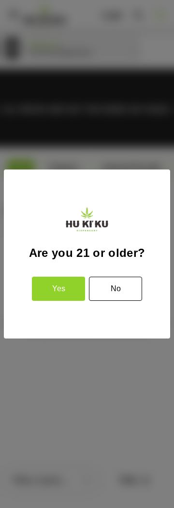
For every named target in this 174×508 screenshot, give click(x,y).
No (116, 288)
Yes (58, 288)
